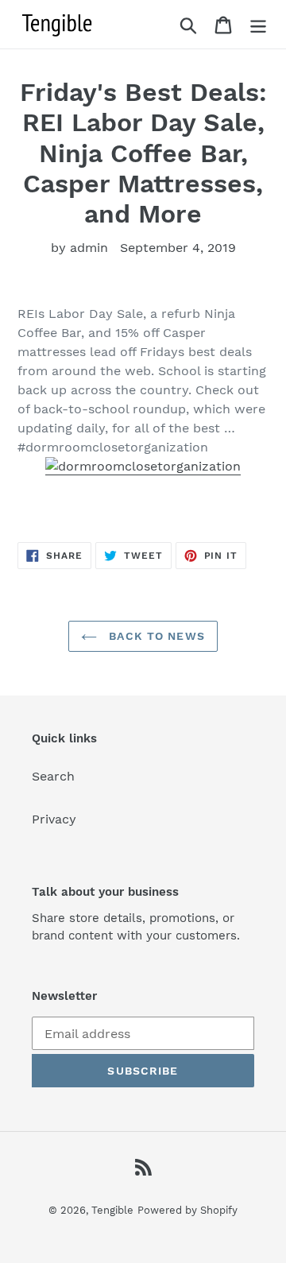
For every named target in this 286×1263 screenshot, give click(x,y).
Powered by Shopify (187, 1210)
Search (53, 776)
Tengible (112, 1210)
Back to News (155, 636)
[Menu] (258, 24)
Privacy (54, 819)
